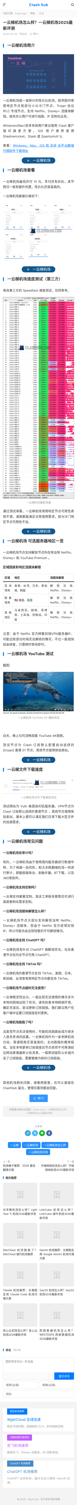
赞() (34, 34)
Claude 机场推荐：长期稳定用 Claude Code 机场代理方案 (20, 1294)
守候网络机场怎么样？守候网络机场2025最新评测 (57, 1167)
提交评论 (64, 1376)
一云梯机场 (31, 1145)
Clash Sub (38, 5)
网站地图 (55, 1499)
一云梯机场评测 (38, 1152)
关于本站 (45, 1499)
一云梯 (14, 1145)
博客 (32, 13)
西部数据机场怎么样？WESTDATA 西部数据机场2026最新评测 (56, 1334)
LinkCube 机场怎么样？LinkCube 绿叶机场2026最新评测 (56, 1214)
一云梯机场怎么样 (55, 1145)
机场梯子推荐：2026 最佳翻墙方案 (19, 1167)
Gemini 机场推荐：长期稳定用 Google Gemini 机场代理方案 (56, 1254)
